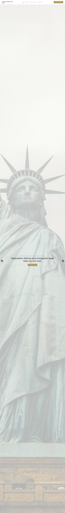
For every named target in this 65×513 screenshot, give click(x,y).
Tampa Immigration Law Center (7, 2)
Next (63, 261)
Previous (2, 261)
